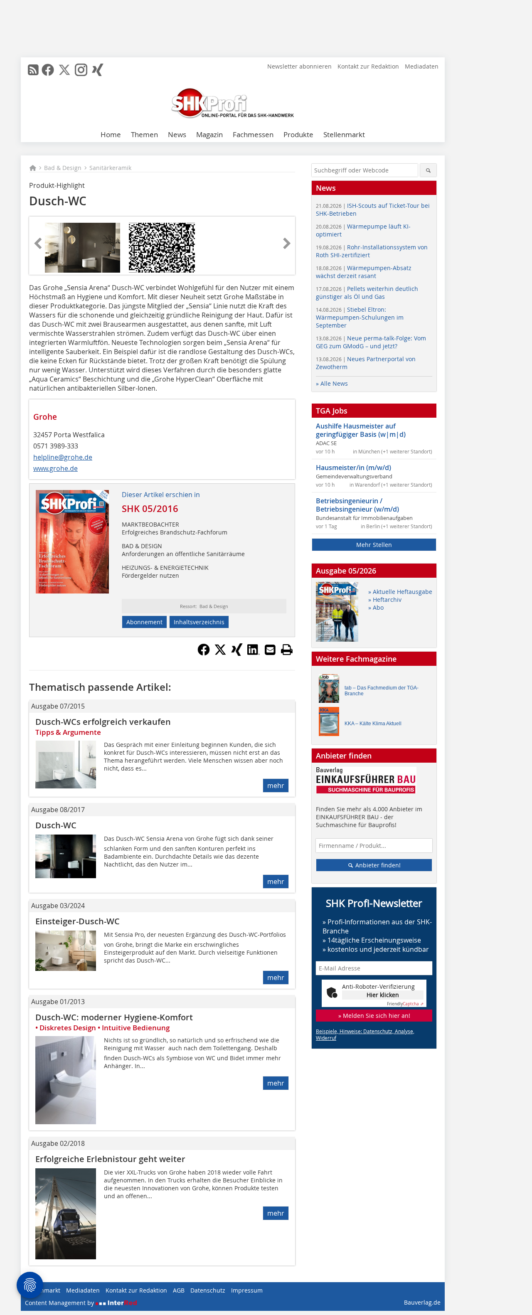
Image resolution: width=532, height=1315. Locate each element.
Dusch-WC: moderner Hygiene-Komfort (114, 1017)
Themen (144, 134)
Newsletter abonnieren (299, 66)
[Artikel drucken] (286, 649)
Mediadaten (421, 66)
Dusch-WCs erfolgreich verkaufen (103, 721)
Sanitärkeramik (110, 168)
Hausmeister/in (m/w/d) (353, 467)
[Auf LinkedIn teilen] (253, 653)
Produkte (298, 134)
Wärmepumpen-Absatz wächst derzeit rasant (363, 272)
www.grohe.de (55, 468)
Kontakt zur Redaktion (368, 66)
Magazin (209, 134)
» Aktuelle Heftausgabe (400, 592)
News (177, 134)
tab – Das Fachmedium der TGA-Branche (382, 691)
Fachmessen (253, 134)
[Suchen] (428, 170)
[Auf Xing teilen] (237, 653)
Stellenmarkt (344, 134)
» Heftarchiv (384, 599)
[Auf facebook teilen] (203, 653)
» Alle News (332, 383)
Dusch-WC (55, 825)
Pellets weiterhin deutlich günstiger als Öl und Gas (367, 292)
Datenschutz (207, 1290)
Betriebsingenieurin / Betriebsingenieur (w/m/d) (357, 505)
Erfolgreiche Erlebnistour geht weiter (110, 1159)
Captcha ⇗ (405, 1004)
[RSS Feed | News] (33, 70)
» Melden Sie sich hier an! (374, 1015)
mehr (275, 785)
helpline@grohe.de (62, 457)
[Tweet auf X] (220, 653)
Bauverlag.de (422, 1302)
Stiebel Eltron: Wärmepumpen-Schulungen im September (360, 317)
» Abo (376, 607)
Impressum (247, 1290)
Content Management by (60, 1303)
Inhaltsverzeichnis (199, 622)
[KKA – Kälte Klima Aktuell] (331, 723)
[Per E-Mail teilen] (270, 649)
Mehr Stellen (374, 545)
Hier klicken (383, 995)
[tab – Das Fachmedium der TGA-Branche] (331, 690)
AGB (179, 1290)
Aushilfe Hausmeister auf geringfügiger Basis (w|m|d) (361, 430)
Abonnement (144, 622)
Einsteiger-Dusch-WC (77, 921)
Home (111, 134)
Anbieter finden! (377, 865)
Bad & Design (62, 168)
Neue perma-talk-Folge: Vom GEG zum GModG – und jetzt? (371, 342)
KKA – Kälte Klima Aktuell (373, 723)
